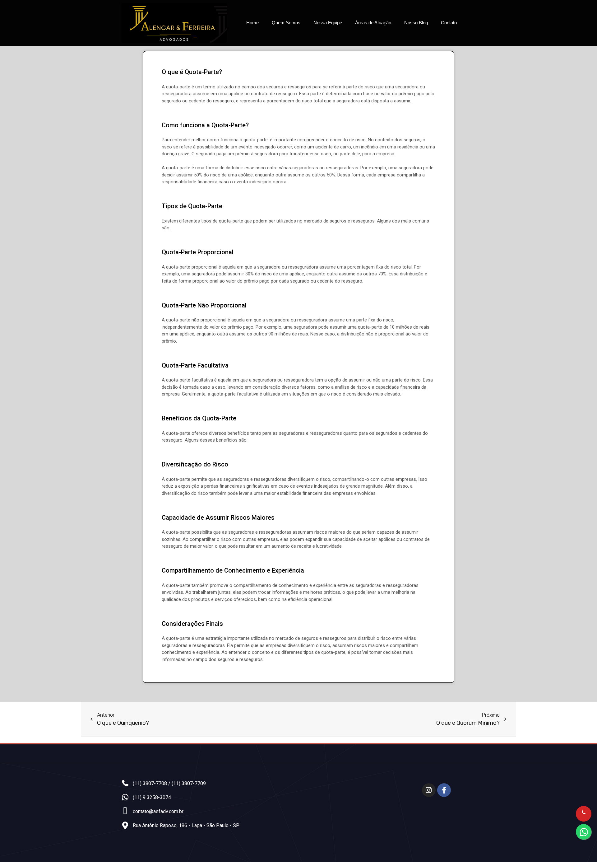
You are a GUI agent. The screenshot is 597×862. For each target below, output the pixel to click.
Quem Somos (286, 22)
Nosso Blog (416, 22)
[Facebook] (444, 790)
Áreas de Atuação (373, 22)
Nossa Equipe (327, 22)
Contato (449, 22)
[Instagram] (429, 790)
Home (252, 22)
